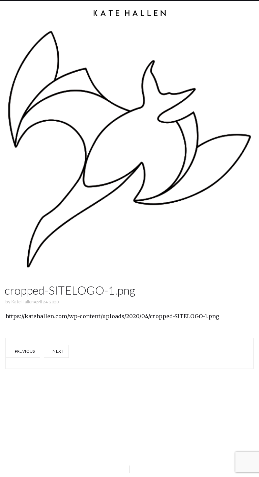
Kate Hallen (22, 301)
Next (58, 351)
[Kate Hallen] (130, 13)
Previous (24, 351)
